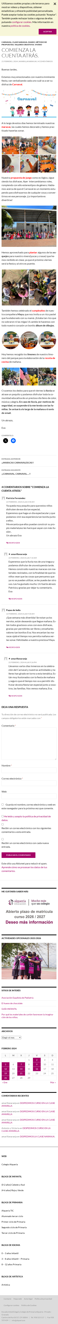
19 (5, 1073)
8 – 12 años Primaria (11, 1264)
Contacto (7, 1299)
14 (21, 1069)
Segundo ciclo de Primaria (14, 1227)
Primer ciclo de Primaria (13, 1221)
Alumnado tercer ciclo (12, 1216)
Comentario (9, 725)
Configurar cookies (11, 1305)
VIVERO (38, 44)
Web (4, 791)
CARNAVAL (7, 42)
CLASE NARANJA (19, 42)
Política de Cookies (29, 1305)
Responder (14, 543)
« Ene (4, 1082)
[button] (11, 145)
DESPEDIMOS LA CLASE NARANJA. (37, 1136)
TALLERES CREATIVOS (24, 44)
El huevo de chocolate (12, 1003)
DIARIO (31, 42)
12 (5, 1069)
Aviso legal (28, 1299)
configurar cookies (21, 21)
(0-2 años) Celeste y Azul (13, 1184)
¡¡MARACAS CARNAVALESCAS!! (18, 461)
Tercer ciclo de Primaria (13, 1233)
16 (37, 1069)
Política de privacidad (43, 1299)
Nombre (7, 765)
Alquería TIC (8, 1210)
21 (21, 1073)
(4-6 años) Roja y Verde (13, 1190)
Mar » (53, 1082)
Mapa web (17, 1299)
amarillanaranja (28, 61)
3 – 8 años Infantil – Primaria (15, 1258)
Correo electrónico (12, 778)
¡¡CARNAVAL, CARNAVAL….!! (16, 472)
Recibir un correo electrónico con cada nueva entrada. (25, 844)
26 (5, 1078)
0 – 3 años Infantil (10, 1253)
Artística (6, 1284)
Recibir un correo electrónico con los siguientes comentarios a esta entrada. (26, 830)
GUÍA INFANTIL (9, 1009)
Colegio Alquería (10, 1164)
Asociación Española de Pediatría (17, 997)
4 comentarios (45, 61)
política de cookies (20, 25)
